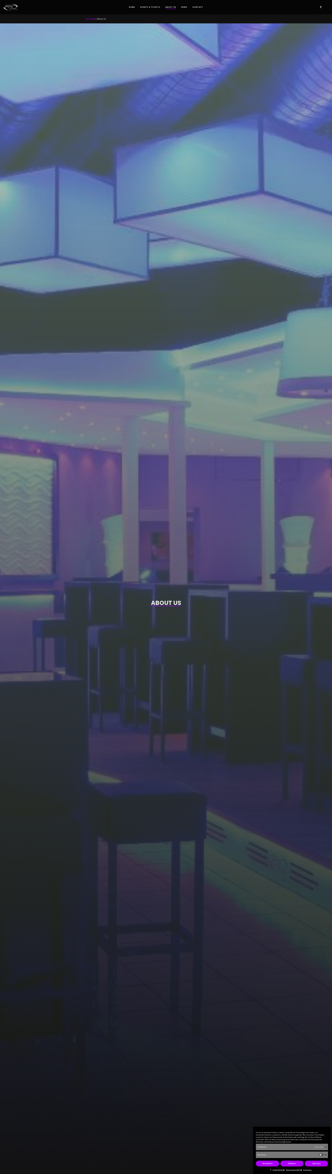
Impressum (307, 1170)
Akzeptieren (267, 1163)
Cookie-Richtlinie (279, 1170)
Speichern (316, 1163)
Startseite (90, 18)
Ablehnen (292, 1163)
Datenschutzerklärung (294, 1170)
